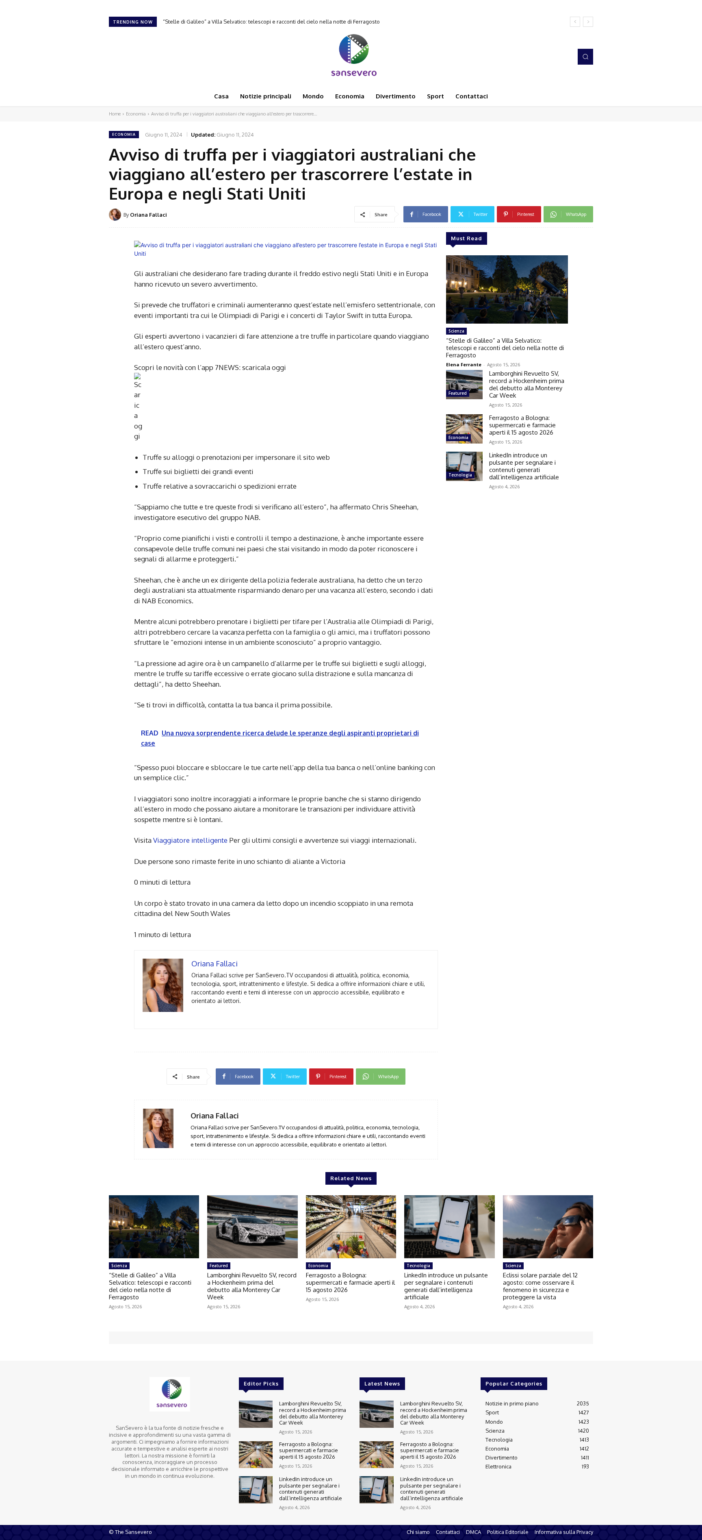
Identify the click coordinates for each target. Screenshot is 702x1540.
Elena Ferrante (463, 364)
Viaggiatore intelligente (190, 840)
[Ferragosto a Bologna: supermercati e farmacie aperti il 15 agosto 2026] (464, 429)
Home (115, 114)
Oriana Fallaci (148, 214)
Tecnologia (460, 475)
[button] (585, 56)
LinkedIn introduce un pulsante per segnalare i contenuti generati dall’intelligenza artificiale (524, 466)
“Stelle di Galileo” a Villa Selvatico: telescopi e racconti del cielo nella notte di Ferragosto (505, 348)
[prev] (575, 22)
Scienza (456, 331)
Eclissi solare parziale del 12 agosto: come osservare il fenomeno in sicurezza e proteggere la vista (540, 1286)
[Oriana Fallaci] (116, 215)
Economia (136, 114)
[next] (588, 22)
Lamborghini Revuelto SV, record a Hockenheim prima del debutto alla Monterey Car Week (280, 21)
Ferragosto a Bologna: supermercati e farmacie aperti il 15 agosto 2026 (522, 425)
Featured (457, 393)
